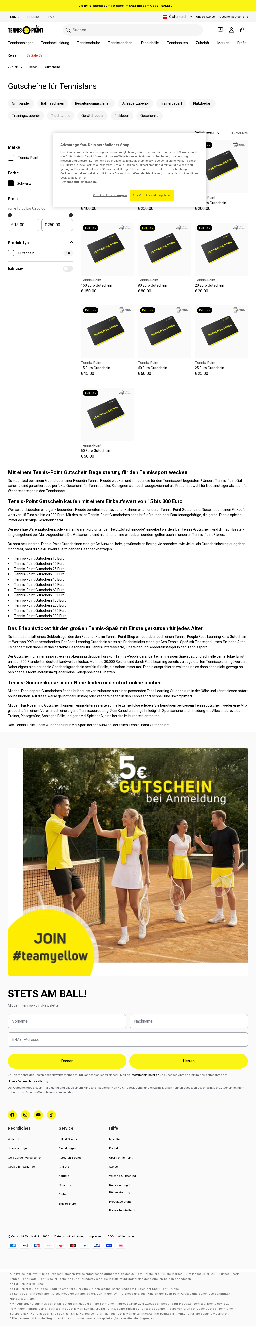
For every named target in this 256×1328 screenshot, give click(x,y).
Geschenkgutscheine (234, 16)
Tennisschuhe (88, 43)
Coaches (65, 1185)
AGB (111, 1236)
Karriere (64, 1176)
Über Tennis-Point (121, 1157)
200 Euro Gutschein (210, 203)
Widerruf (13, 1139)
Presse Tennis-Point (122, 1210)
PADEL (52, 17)
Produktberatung (120, 1201)
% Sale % (34, 55)
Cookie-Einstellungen (22, 1166)
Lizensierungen (18, 1148)
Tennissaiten (177, 43)
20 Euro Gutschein (209, 285)
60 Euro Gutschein (152, 368)
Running (34, 17)
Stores (113, 1166)
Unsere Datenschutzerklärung (28, 1081)
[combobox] (133, 30)
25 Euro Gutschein (209, 368)
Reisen (13, 55)
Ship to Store (67, 1203)
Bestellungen (67, 1148)
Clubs (62, 1194)
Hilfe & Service (68, 1139)
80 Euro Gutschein (152, 285)
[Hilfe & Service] (220, 29)
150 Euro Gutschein (96, 285)
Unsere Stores (205, 16)
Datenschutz (71, 182)
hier (149, 173)
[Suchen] (68, 30)
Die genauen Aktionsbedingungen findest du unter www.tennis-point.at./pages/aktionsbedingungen (83, 1318)
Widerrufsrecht (128, 1236)
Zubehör (203, 43)
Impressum (96, 1236)
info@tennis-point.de (145, 1075)
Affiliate (64, 1166)
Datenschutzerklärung (69, 1236)
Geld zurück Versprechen (25, 1157)
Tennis (14, 17)
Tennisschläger (20, 43)
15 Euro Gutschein (95, 368)
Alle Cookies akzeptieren (152, 195)
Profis (242, 43)
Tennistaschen (120, 43)
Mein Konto (116, 1139)
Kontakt (114, 1148)
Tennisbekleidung (55, 43)
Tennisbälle (149, 43)
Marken (224, 43)
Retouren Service (70, 1157)
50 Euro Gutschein (95, 451)
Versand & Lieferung (122, 1176)
